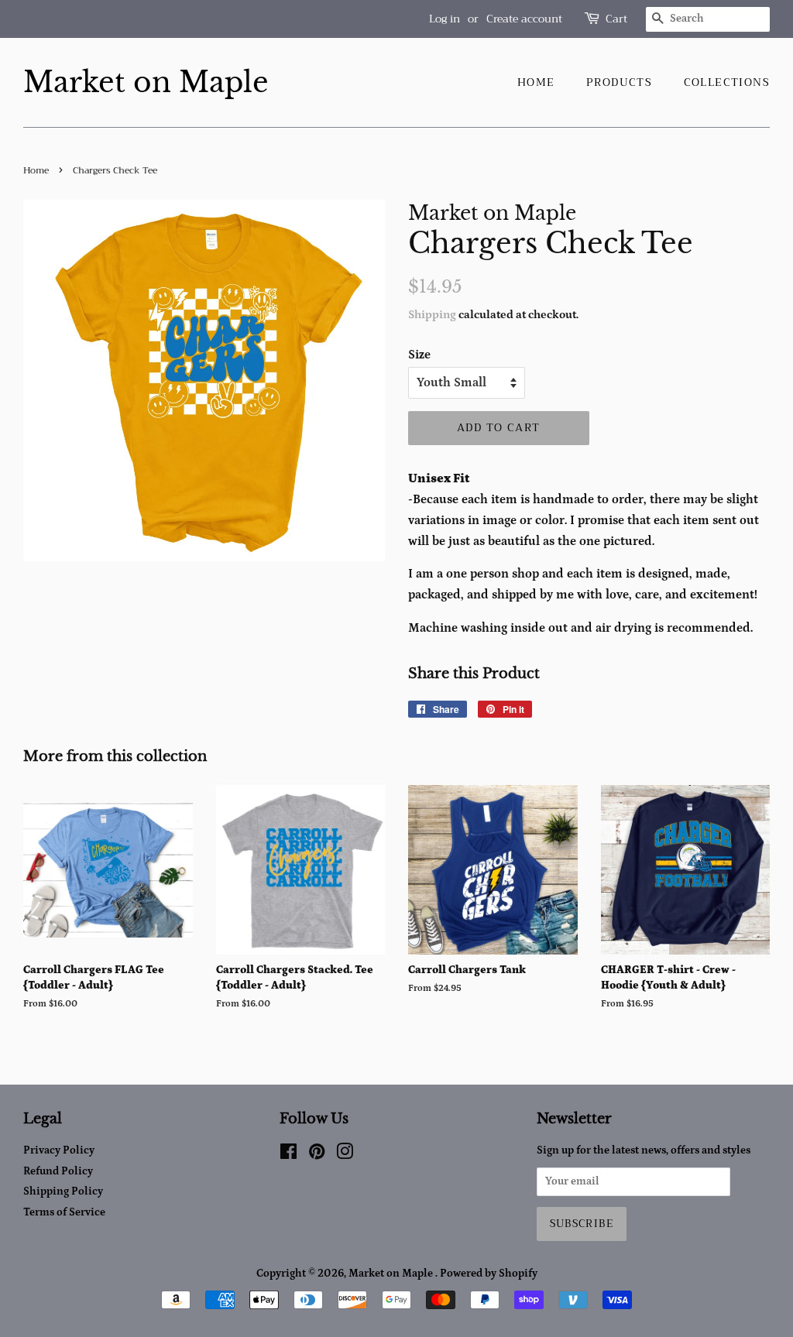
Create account (524, 18)
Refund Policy (58, 1171)
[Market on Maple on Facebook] (288, 1155)
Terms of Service (64, 1212)
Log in (444, 18)
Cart (616, 19)
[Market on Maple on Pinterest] (316, 1155)
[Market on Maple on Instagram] (344, 1155)
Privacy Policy (58, 1150)
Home (536, 82)
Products (619, 82)
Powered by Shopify (488, 1273)
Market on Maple (146, 82)
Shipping (432, 314)
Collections (727, 82)
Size (419, 355)
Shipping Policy (63, 1191)
